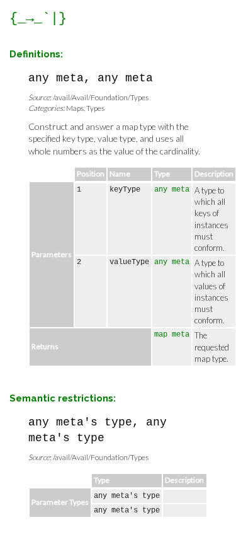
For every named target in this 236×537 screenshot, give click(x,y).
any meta (171, 189)
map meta (171, 334)
